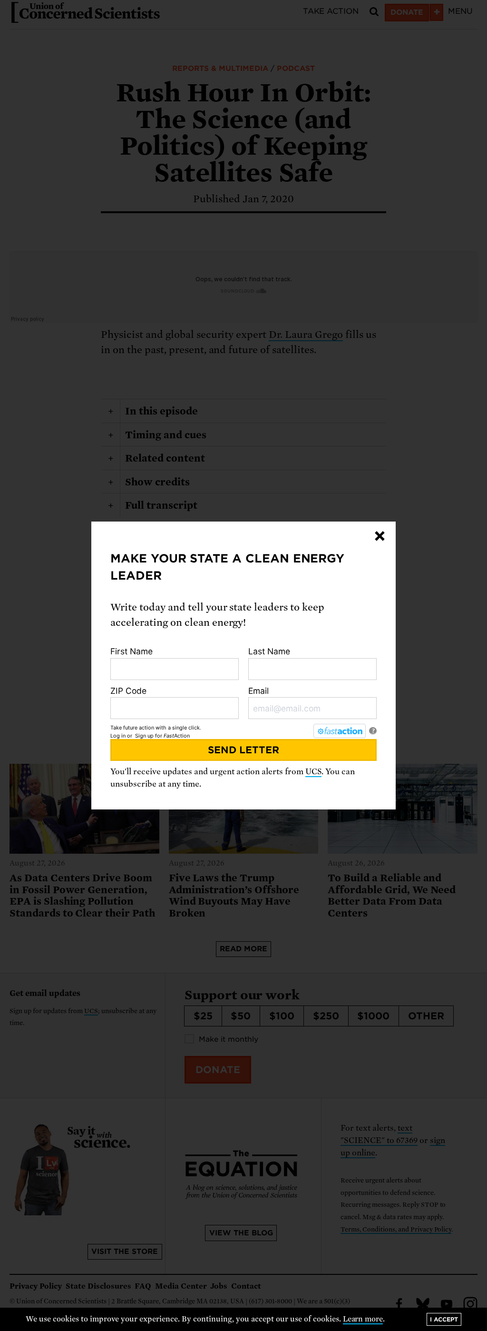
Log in (118, 735)
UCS (313, 771)
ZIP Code (128, 691)
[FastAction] (339, 731)
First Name (131, 651)
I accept (444, 1319)
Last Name (269, 651)
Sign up (144, 735)
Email (258, 691)
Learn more (363, 1319)
